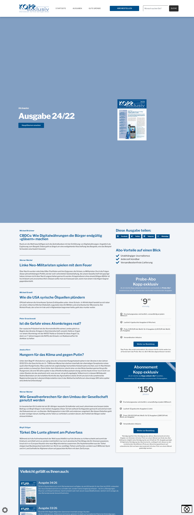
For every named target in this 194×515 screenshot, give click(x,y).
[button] (122, 236)
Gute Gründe (95, 8)
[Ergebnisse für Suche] (155, 12)
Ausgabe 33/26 (47, 508)
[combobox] (155, 8)
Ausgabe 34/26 (47, 482)
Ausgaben (77, 8)
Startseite (61, 8)
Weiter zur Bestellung (146, 344)
